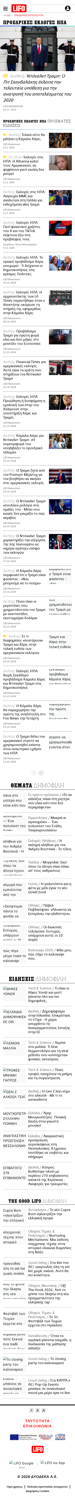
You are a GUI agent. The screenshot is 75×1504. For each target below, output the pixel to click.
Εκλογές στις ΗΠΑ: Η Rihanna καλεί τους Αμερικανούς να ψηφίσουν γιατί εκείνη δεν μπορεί (23, 165)
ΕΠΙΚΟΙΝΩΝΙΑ (37, 1426)
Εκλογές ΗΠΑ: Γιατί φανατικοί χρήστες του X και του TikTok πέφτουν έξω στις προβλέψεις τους (21, 231)
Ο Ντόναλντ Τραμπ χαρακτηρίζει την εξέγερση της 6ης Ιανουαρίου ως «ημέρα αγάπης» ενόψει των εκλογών (24, 544)
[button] (5, 8)
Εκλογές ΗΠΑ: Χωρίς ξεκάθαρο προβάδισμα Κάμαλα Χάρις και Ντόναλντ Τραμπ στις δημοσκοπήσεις (24, 679)
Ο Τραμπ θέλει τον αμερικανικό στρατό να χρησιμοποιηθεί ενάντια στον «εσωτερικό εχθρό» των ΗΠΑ (24, 745)
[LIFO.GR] (18, 9)
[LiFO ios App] (53, 1464)
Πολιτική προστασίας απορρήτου (47, 1486)
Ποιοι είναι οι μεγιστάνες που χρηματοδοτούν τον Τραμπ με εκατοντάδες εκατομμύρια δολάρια (24, 610)
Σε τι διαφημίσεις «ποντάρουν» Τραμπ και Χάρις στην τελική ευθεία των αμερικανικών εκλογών (23, 645)
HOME (7, 16)
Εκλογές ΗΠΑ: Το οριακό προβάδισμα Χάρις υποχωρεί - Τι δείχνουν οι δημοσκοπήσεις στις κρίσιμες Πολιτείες (23, 266)
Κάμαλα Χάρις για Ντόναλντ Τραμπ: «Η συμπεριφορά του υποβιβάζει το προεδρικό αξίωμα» (23, 444)
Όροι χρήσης (14, 1486)
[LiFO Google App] (21, 1464)
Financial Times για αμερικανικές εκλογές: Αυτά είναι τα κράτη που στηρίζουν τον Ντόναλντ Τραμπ (24, 370)
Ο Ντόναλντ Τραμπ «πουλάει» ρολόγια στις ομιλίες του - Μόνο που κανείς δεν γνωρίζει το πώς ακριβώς (24, 509)
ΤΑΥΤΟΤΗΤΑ (37, 1421)
